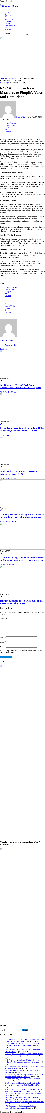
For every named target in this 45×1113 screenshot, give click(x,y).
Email (3, 642)
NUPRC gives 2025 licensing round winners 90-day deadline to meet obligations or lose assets (22, 515)
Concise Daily (21, 117)
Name (3, 638)
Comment (4, 618)
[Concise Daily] (9, 5)
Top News (4, 349)
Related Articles (10, 345)
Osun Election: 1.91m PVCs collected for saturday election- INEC (19, 472)
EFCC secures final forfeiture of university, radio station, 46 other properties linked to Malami (22, 1084)
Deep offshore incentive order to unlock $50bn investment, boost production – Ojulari (22, 429)
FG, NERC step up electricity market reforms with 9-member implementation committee (24, 1076)
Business (3, 565)
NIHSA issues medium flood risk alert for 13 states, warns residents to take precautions (23, 1090)
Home (2, 78)
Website (3, 646)
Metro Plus (4, 521)
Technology (9, 78)
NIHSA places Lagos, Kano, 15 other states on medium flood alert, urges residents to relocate (22, 558)
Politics (2, 435)
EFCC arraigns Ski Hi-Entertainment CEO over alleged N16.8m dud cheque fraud (22, 1099)
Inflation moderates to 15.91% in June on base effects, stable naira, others (22, 602)
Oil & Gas (4, 392)
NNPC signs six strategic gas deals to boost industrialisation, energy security (20, 1107)
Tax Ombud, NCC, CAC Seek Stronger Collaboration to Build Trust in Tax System (20, 386)
